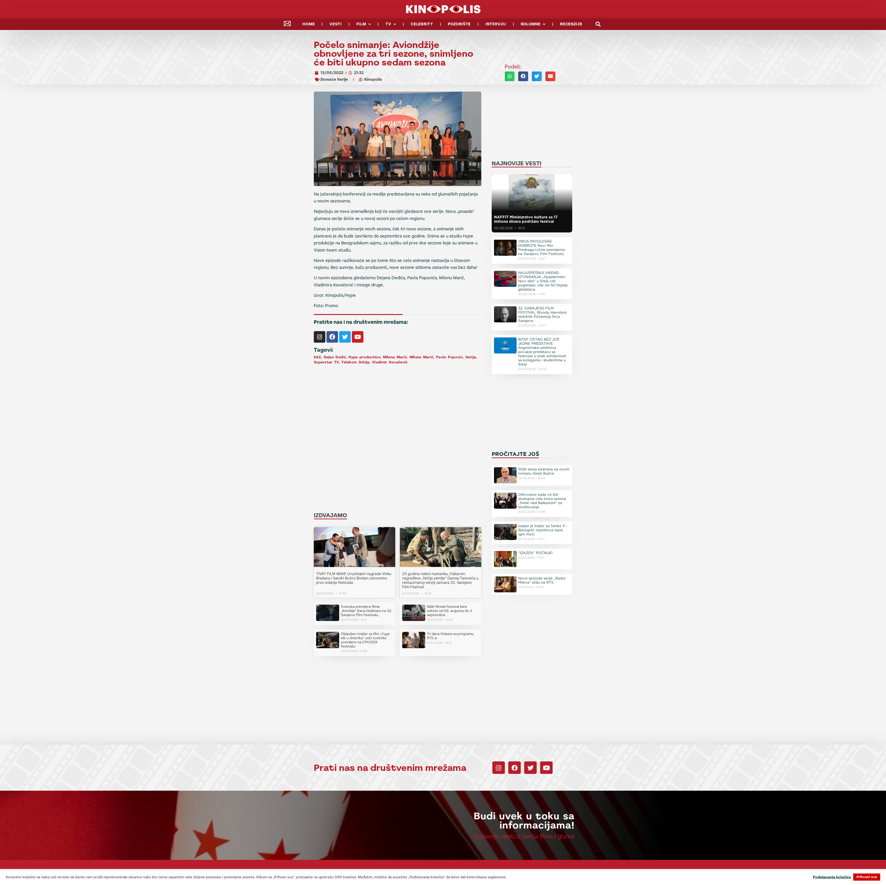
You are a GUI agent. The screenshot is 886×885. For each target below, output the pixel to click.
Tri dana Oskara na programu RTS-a (450, 636)
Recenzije (571, 24)
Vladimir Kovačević (389, 362)
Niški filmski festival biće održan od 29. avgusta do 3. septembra (450, 610)
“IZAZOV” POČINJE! (535, 553)
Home (308, 24)
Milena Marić (395, 357)
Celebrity (422, 24)
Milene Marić (422, 357)
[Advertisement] (397, 402)
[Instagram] (319, 337)
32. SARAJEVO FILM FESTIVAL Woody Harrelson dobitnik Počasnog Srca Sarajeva (542, 314)
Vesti (335, 24)
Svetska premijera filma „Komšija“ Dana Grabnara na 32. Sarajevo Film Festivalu (366, 610)
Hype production (364, 357)
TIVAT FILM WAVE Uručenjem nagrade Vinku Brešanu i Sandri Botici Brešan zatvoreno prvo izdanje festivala (353, 578)
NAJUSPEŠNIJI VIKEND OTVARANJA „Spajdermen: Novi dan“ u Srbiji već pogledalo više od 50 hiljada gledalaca (543, 281)
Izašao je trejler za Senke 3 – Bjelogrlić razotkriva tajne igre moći (543, 530)
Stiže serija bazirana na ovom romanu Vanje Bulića (543, 471)
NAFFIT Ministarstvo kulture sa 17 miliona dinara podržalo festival (526, 219)
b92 (317, 357)
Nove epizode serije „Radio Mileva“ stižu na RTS (542, 580)
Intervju (495, 24)
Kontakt (522, 872)
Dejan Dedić (335, 357)
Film (361, 24)
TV (388, 24)
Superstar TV (326, 362)
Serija (470, 357)
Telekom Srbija (355, 362)
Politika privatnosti (571, 872)
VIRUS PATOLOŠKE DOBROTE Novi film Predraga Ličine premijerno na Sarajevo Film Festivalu (541, 247)
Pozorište (459, 24)
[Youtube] (357, 337)
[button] (598, 24)
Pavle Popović (449, 357)
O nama (542, 872)
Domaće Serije (334, 79)
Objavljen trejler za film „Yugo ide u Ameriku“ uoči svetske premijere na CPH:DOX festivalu (365, 640)
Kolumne (531, 24)
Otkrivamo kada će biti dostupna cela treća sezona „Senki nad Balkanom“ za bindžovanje (542, 501)
